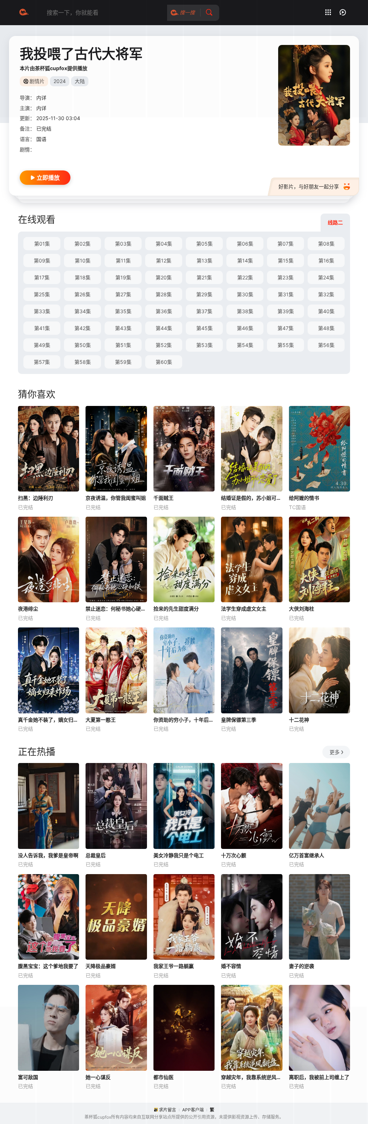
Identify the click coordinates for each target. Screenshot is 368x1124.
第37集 (204, 311)
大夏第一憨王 (101, 720)
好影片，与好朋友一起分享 (309, 186)
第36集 (164, 311)
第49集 (42, 345)
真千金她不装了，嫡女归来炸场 (48, 720)
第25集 (42, 294)
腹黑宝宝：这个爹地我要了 (48, 966)
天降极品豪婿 (101, 966)
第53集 (204, 345)
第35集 (123, 311)
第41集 (42, 328)
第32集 (326, 294)
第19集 (123, 277)
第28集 (164, 294)
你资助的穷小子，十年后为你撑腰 (184, 720)
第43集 (123, 328)
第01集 (42, 244)
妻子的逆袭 (301, 966)
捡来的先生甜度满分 (176, 609)
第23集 (285, 277)
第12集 (163, 260)
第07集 (285, 244)
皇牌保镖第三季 (238, 720)
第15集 (286, 260)
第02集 (82, 244)
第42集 (82, 328)
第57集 (42, 362)
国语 (41, 139)
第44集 (164, 328)
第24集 (326, 277)
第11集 (123, 260)
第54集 (245, 345)
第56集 (326, 345)
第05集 (204, 244)
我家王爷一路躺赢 (173, 966)
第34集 (82, 311)
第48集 (326, 328)
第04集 (164, 244)
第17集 (42, 277)
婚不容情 (231, 966)
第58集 (82, 362)
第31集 (286, 294)
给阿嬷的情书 (304, 498)
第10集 (83, 260)
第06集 (245, 244)
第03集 (123, 244)
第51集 (123, 345)
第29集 (204, 294)
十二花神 (299, 720)
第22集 (245, 277)
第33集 (42, 311)
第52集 (164, 345)
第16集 (326, 260)
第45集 (204, 328)
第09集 (42, 260)
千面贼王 (163, 498)
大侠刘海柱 (301, 609)
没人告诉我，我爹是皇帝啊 (48, 855)
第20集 (164, 277)
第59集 (123, 362)
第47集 (285, 328)
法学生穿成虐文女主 (243, 609)
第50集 (82, 345)
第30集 (245, 294)
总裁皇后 (96, 855)
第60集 (164, 362)
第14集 (245, 260)
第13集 (204, 260)
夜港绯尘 (28, 609)
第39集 (285, 311)
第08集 (326, 244)
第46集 (245, 328)
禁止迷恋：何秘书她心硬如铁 (116, 609)
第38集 (245, 311)
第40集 (326, 311)
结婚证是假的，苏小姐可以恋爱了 (251, 498)
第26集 (82, 294)
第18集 (83, 277)
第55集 (285, 345)
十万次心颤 (233, 855)
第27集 (123, 294)
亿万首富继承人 (306, 855)
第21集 (204, 277)
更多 (335, 752)
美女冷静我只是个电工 (178, 855)
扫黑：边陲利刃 (35, 498)
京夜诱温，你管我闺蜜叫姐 (116, 498)
